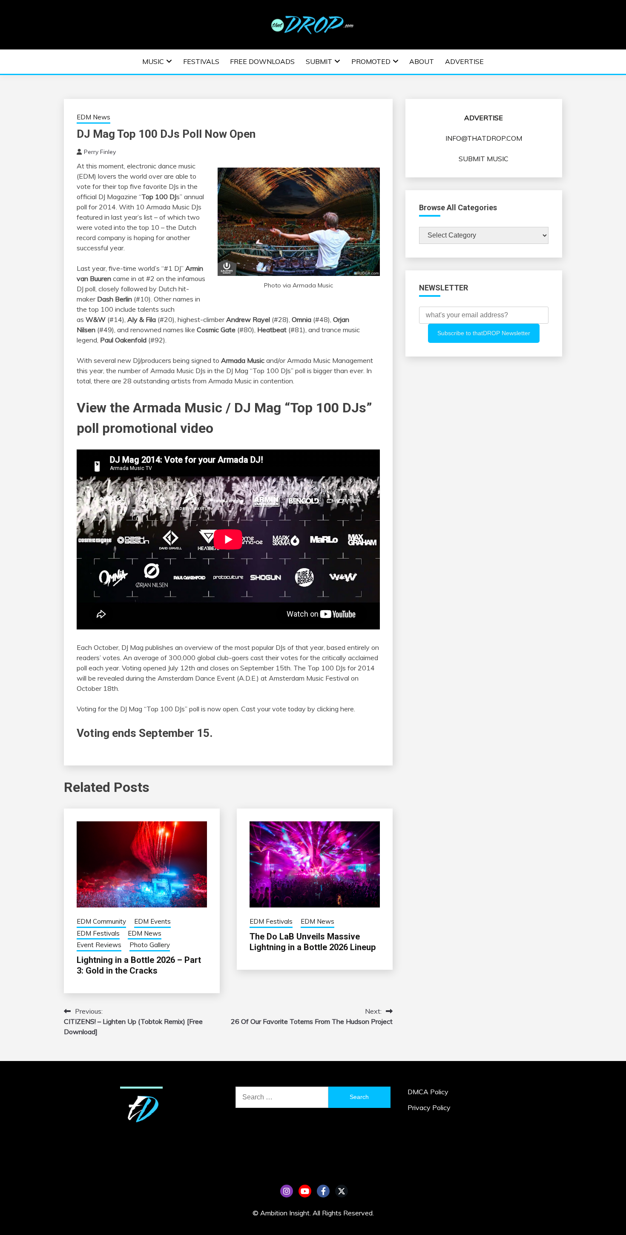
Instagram (286, 1191)
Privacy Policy (429, 1107)
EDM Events (152, 921)
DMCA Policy (428, 1091)
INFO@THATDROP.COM (483, 138)
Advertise (464, 61)
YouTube (305, 1191)
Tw (341, 1191)
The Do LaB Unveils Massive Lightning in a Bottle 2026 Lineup (313, 941)
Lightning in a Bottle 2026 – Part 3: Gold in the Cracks (139, 965)
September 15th (265, 668)
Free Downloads (262, 61)
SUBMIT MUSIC (483, 158)
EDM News (93, 117)
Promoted (371, 61)
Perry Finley (100, 152)
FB (323, 1191)
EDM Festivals (98, 933)
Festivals (201, 61)
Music (153, 61)
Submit (319, 61)
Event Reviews (99, 945)
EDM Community (101, 921)
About (421, 61)
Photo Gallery (149, 945)
